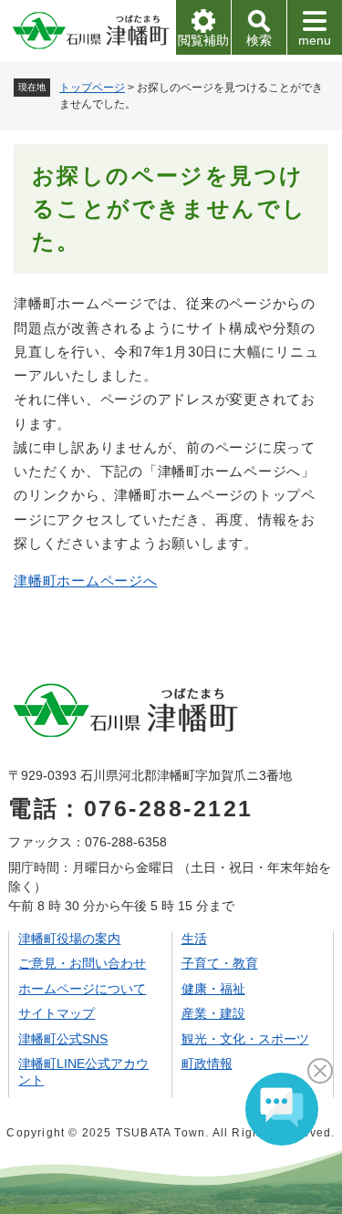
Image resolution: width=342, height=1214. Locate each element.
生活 (194, 938)
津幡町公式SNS (63, 1039)
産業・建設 (213, 1013)
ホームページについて (82, 988)
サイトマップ (56, 1013)
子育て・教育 (219, 963)
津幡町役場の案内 (69, 938)
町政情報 (207, 1063)
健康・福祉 (213, 988)
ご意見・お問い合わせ (82, 963)
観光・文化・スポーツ (245, 1039)
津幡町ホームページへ (86, 580)
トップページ (92, 87)
